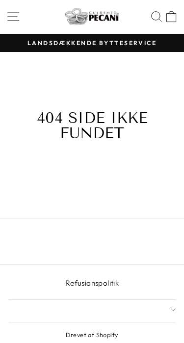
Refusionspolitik (92, 283)
